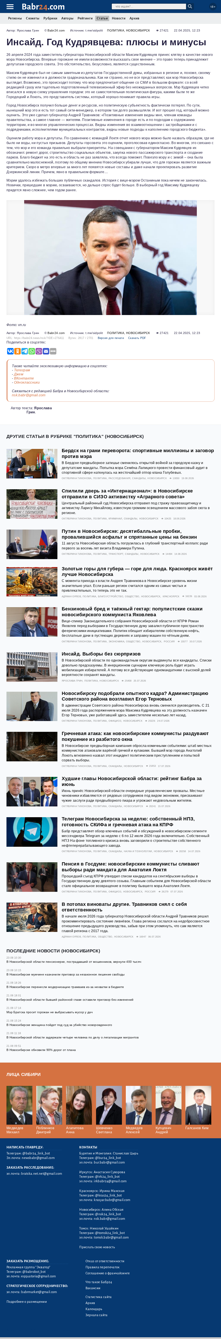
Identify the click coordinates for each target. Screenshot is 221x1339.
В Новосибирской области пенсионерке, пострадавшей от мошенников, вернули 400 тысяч (73, 961)
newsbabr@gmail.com (38, 1158)
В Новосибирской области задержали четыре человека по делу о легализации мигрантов (72, 1037)
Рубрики (50, 18)
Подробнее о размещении (26, 1301)
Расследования (119, 478)
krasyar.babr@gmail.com (112, 1200)
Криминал (115, 518)
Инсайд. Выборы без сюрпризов (101, 654)
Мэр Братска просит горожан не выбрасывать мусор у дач (49, 1012)
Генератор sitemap (104, 1330)
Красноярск (171, 596)
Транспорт (116, 554)
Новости (118, 18)
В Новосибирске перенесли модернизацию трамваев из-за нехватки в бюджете (65, 987)
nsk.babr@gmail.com (29, 395)
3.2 (33, 1330)
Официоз (115, 721)
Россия (169, 641)
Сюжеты (32, 18)
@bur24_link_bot (108, 1158)
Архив (134, 18)
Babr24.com (56, 30)
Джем (18, 374)
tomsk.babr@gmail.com (111, 1237)
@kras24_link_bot (108, 1195)
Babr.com (43, 6)
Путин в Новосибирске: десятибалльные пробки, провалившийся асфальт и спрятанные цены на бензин (129, 534)
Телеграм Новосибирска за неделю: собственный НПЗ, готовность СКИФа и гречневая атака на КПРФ (128, 821)
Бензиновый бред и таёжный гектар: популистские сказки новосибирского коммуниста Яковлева (132, 611)
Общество (132, 596)
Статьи (102, 18)
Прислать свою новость (97, 1247)
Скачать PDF (137, 338)
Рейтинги (85, 18)
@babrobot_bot (34, 1271)
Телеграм (22, 370)
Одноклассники (27, 382)
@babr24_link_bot (36, 1153)
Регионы (15, 18)
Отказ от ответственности (105, 1261)
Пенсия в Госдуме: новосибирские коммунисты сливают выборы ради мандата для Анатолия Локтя (130, 866)
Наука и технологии (138, 851)
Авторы (67, 18)
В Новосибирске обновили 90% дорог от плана (41, 1050)
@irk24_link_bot (107, 1176)
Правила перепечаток (102, 1267)
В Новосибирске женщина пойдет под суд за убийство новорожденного (59, 1025)
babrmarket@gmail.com (39, 1292)
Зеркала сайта (96, 1315)
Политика (115, 30)
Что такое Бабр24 (98, 1282)
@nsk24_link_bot (108, 1214)
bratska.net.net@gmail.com (41, 1173)
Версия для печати (111, 338)
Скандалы (139, 478)
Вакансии (93, 1288)
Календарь (93, 1309)
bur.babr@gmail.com (109, 1162)
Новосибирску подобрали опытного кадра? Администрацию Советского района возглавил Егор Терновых (135, 696)
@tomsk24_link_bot (110, 1233)
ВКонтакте (24, 378)
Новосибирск (138, 30)
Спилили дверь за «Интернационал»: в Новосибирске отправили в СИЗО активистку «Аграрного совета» (127, 493)
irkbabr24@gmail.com (110, 1181)
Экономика (116, 641)
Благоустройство (110, 596)
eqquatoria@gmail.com (38, 1276)
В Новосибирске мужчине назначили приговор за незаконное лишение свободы (65, 974)
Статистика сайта (98, 1297)
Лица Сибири (23, 1074)
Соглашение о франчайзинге (107, 1273)
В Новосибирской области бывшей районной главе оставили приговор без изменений (70, 999)
